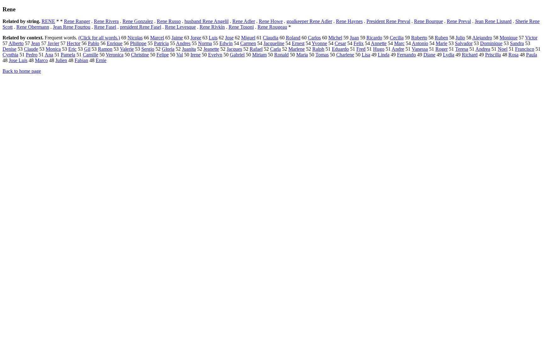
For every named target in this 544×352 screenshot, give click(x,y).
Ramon (105, 49)
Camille (90, 54)
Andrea (482, 49)
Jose (229, 37)
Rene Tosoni (241, 27)
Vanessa (420, 49)
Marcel (157, 37)
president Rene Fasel (140, 27)
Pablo (93, 43)
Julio (460, 37)
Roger (441, 49)
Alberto (16, 43)
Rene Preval (459, 21)
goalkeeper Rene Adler (309, 21)
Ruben (441, 37)
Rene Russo (169, 21)
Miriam (259, 54)
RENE (48, 21)
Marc (399, 43)
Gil (87, 49)
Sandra (517, 43)
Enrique (114, 43)
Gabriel (237, 54)
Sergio (147, 49)
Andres (183, 43)
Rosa (513, 54)
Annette (379, 43)
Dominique (491, 43)
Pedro (31, 54)
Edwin (226, 43)
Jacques (234, 49)
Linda (383, 54)
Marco (41, 60)
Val (179, 54)
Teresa (461, 49)
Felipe (162, 54)
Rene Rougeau (272, 27)
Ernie (101, 60)
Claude (31, 49)
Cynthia (10, 54)
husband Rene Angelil (206, 21)
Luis (213, 37)
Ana (49, 54)
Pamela (68, 54)
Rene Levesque (180, 27)
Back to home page (22, 71)
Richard (470, 54)
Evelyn (215, 54)
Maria (302, 54)
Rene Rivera (106, 21)
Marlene (296, 49)
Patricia (161, 43)
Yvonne (319, 43)
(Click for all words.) (99, 37)
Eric (72, 49)
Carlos (314, 37)
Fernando (406, 54)
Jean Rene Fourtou (71, 27)
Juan (354, 37)
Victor (531, 37)
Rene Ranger (77, 21)
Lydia (448, 54)
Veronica (114, 54)
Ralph (318, 49)
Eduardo (340, 49)
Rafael (256, 49)
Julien (61, 60)
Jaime (177, 37)
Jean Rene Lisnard (493, 21)
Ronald (281, 54)
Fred (361, 49)
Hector (73, 43)
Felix (359, 43)
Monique (509, 37)
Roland (293, 37)
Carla (275, 49)
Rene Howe (271, 21)
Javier (53, 43)
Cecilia (397, 37)
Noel (502, 49)
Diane (429, 54)
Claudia (270, 37)
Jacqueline (274, 43)
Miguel (248, 37)
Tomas (322, 54)
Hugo (378, 49)
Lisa (366, 54)
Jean (35, 43)
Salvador (464, 43)
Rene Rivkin (212, 27)
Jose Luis (18, 60)
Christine (140, 54)
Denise (9, 49)
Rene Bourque (428, 21)
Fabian (81, 60)
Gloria (168, 49)
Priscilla (493, 54)
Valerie (127, 49)
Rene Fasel (105, 27)
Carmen (248, 43)
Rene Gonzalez (137, 21)
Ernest (298, 43)
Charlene (345, 54)
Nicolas (135, 37)
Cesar (340, 43)
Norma (205, 43)
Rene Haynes (349, 21)
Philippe (138, 43)
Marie (441, 43)
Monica (53, 49)
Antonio (420, 43)
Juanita (189, 49)
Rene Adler (243, 21)
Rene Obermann (32, 27)
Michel (335, 37)
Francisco (524, 49)
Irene (195, 54)
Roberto (419, 37)
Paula (531, 54)
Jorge (195, 37)
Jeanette (211, 49)
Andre (398, 49)
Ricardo (374, 37)
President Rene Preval (388, 21)
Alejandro (482, 37)
